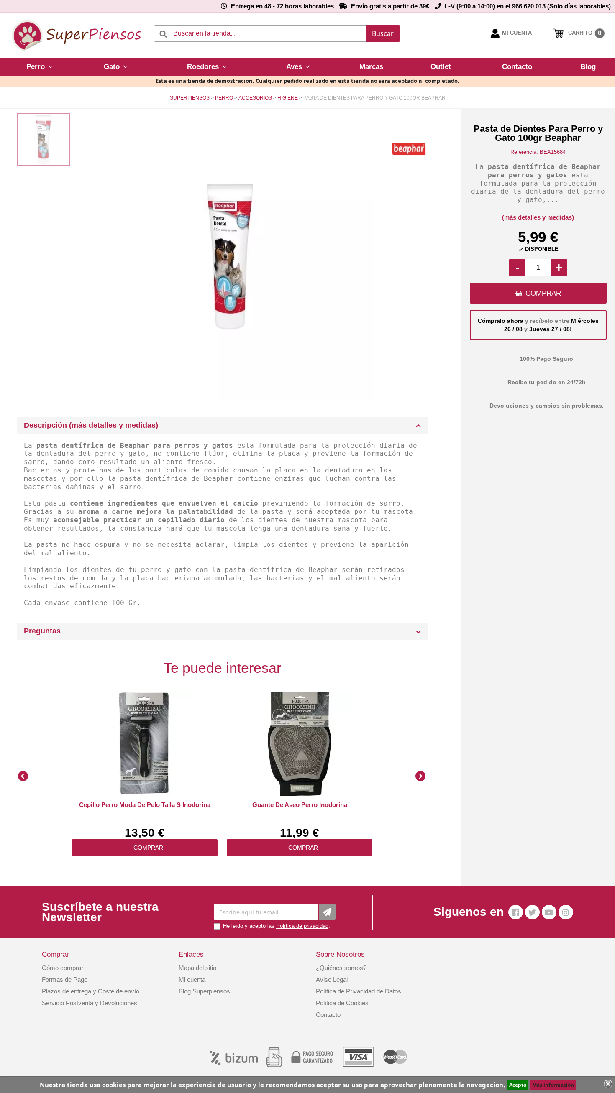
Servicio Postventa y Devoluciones (89, 1002)
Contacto (328, 1014)
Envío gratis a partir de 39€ (390, 6)
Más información (553, 1084)
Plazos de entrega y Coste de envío (90, 991)
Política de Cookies (342, 1002)
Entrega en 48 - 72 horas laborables (282, 6)
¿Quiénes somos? (341, 967)
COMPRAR (543, 293)
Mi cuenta (192, 979)
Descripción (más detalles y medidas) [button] (91, 425)
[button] (39, 67)
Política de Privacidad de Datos (358, 991)
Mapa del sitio (197, 967)
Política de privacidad (302, 926)
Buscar (383, 33)
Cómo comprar (62, 967)
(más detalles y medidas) (538, 217)
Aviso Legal (332, 979)
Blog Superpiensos (204, 991)
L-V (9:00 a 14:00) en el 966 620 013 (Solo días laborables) (528, 6)
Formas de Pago (64, 979)
